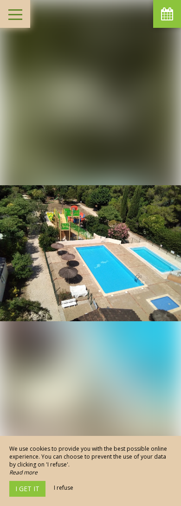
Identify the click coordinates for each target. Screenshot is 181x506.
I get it (27, 488)
